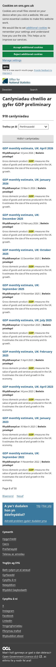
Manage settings (11, 60)
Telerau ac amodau (13, 554)
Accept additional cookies (28, 47)
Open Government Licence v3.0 (20, 656)
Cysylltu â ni (9, 579)
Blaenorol (8, 496)
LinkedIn (7, 620)
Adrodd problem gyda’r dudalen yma (25, 520)
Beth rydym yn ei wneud (16, 569)
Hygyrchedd (9, 539)
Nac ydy (47, 505)
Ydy (38, 505)
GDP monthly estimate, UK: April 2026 (27, 148)
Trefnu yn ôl (9, 126)
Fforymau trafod (11, 630)
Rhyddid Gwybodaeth (14, 590)
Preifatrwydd (9, 549)
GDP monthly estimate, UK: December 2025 (20, 217)
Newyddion (8, 584)
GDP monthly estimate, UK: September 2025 (20, 287)
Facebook (7, 615)
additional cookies (36, 27)
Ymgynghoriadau (12, 625)
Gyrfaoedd (8, 575)
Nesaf (20, 496)
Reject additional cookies (28, 54)
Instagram (8, 610)
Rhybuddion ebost (12, 636)
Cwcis (5, 544)
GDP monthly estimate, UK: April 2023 (27, 386)
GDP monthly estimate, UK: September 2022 (20, 455)
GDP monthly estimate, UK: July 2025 (27, 320)
